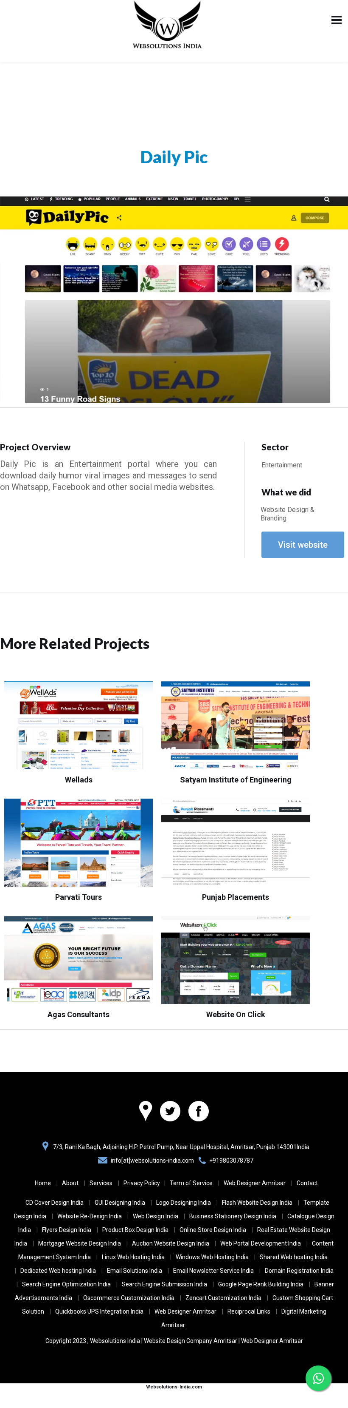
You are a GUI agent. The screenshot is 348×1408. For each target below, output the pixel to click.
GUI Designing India (120, 1202)
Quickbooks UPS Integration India (99, 1311)
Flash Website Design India (257, 1202)
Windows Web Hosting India (212, 1257)
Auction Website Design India (170, 1243)
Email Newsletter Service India (213, 1270)
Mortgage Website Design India (79, 1243)
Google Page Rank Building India (260, 1284)
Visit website (303, 545)
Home (43, 1183)
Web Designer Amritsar (255, 1183)
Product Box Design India (135, 1229)
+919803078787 (231, 1160)
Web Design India (155, 1216)
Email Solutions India (134, 1270)
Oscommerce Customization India (128, 1297)
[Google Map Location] (145, 1112)
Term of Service (191, 1183)
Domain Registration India (299, 1270)
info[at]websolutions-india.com (152, 1160)
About (70, 1183)
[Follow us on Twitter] (170, 1112)
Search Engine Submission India (164, 1284)
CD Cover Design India (54, 1202)
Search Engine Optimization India (66, 1284)
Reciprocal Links (248, 1311)
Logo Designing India (183, 1202)
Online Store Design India (213, 1229)
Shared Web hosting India (294, 1257)
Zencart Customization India (223, 1297)
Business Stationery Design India (232, 1216)
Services (101, 1183)
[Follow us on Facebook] (198, 1112)
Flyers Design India (66, 1229)
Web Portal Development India (260, 1243)
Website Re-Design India (89, 1216)
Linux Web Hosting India (133, 1257)
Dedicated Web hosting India (58, 1270)
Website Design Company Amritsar (190, 1340)
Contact (307, 1183)
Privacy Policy (141, 1183)
